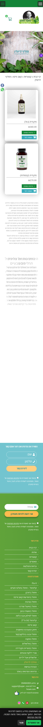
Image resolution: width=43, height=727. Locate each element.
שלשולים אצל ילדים (28, 657)
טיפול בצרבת (31, 601)
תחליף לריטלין (30, 662)
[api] (2, 89)
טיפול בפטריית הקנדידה (26, 648)
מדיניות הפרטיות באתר (27, 671)
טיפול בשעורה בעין (28, 611)
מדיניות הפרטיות (13, 478)
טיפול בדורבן (31, 592)
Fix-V (34, 583)
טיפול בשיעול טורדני (28, 606)
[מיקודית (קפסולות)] (21, 157)
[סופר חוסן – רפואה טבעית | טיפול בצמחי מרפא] (29, 17)
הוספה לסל (28, 137)
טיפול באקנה (31, 638)
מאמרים (33, 561)
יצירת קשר (32, 570)
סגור (21, 722)
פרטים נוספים (29, 132)
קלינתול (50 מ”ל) (29, 620)
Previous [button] (38, 306)
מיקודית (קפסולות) (28, 175)
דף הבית (37, 76)
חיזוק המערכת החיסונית (26, 629)
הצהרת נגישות (30, 666)
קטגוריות (27, 76)
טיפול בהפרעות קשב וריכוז (25, 597)
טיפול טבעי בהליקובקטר (26, 634)
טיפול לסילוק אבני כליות (26, 615)
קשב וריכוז (17, 76)
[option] (21, 281)
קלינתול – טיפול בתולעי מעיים (24, 587)
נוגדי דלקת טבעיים (28, 652)
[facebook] (2, 85)
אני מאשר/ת (33, 722)
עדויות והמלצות (30, 566)
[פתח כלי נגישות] (41, 55)
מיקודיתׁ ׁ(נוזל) (30, 121)
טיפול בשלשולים (29, 643)
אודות (34, 552)
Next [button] (4, 306)
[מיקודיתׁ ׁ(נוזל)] (21, 104)
